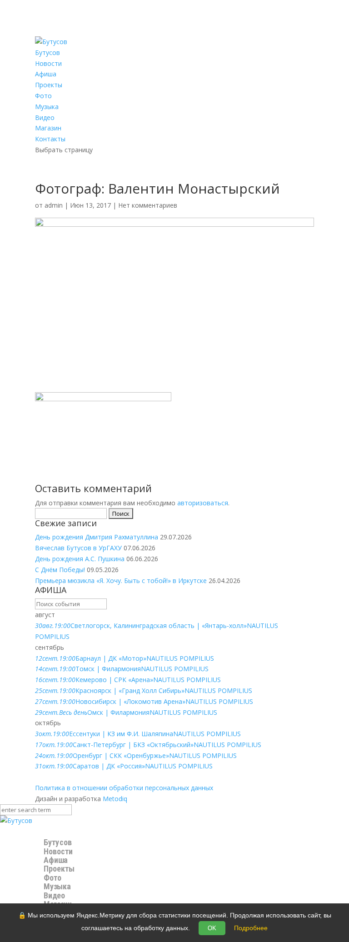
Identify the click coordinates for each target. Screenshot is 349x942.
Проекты (48, 84)
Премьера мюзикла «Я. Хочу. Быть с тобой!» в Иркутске (121, 580)
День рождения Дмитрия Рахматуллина (96, 537)
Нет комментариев (147, 205)
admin (54, 205)
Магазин (48, 128)
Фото (43, 95)
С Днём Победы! (60, 569)
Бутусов (47, 52)
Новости (48, 63)
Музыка (47, 106)
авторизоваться (202, 502)
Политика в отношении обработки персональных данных (124, 787)
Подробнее (251, 928)
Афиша (45, 74)
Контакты (50, 139)
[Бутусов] (16, 820)
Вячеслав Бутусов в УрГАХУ (78, 547)
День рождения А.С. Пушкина (80, 558)
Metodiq (115, 798)
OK (212, 928)
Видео (45, 117)
